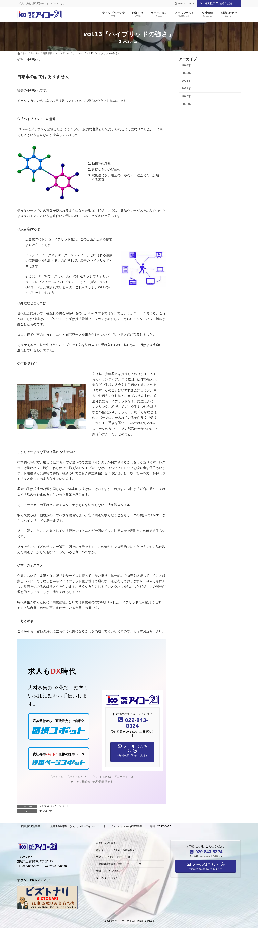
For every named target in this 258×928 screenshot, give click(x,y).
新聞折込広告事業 (30, 826)
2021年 (186, 104)
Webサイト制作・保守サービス (113, 857)
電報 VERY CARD (161, 826)
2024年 (186, 80)
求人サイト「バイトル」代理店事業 (122, 826)
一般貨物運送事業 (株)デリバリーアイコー (72, 826)
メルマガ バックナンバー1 (53, 806)
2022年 (186, 96)
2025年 (186, 73)
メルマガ (47, 810)
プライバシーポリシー (108, 878)
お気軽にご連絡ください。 (221, 3)
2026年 (186, 65)
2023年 (186, 88)
